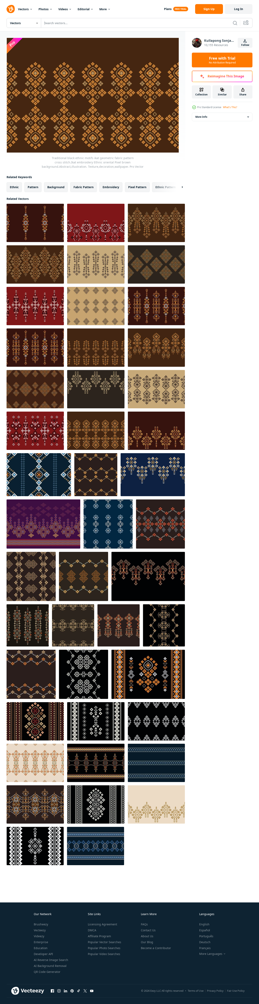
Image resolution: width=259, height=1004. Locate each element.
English (204, 924)
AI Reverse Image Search (51, 960)
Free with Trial (222, 60)
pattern (33, 187)
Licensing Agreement (102, 924)
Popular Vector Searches (104, 942)
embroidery (111, 187)
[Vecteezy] (11, 9)
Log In (238, 9)
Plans (168, 9)
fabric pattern (84, 187)
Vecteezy (40, 930)
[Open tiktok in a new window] (78, 990)
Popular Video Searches (104, 954)
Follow (245, 45)
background (55, 187)
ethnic (14, 187)
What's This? (230, 107)
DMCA (92, 930)
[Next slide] (178, 187)
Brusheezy (41, 924)
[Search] (235, 22)
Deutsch (204, 942)
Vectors (23, 9)
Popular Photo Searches (104, 948)
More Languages (210, 953)
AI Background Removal (50, 966)
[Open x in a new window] (85, 990)
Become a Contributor (156, 948)
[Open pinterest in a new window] (72, 990)
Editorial (83, 9)
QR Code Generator (47, 972)
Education (41, 948)
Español (204, 930)
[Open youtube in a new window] (91, 990)
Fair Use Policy (236, 991)
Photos (43, 9)
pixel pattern (137, 187)
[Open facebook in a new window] (52, 990)
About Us (147, 936)
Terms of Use (196, 991)
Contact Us (148, 930)
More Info (201, 117)
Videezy (39, 936)
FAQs (144, 924)
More (103, 9)
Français (205, 948)
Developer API (43, 954)
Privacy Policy (215, 991)
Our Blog (147, 942)
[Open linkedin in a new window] (65, 990)
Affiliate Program (99, 936)
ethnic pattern (165, 187)
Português (206, 936)
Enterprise (41, 942)
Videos (63, 9)
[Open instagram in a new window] (59, 990)
